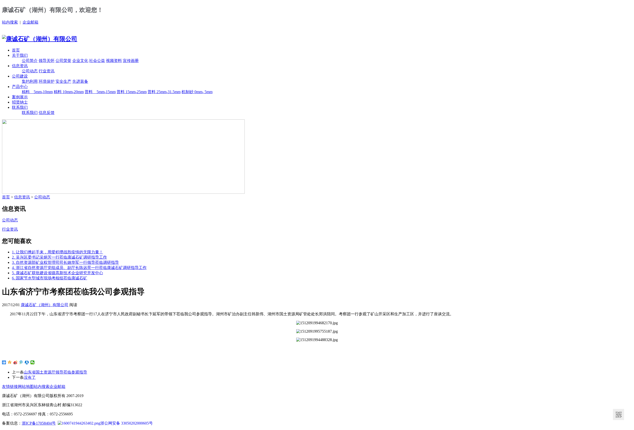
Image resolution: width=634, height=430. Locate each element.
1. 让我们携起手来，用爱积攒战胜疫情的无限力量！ (57, 252)
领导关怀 (46, 60)
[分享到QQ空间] (10, 362)
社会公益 (97, 60)
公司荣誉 (63, 60)
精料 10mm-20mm (69, 92)
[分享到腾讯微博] (21, 362)
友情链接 (10, 386)
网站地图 (26, 386)
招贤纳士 (20, 102)
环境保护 (46, 81)
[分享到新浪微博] (15, 362)
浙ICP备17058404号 (39, 423)
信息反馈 (46, 112)
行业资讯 (46, 71)
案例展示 (20, 97)
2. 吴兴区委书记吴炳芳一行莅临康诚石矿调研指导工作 (59, 257)
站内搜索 (10, 22)
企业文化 (80, 60)
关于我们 (20, 55)
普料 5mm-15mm (100, 92)
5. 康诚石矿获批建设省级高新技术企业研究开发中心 (57, 273)
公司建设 (20, 76)
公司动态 (30, 71)
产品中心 (20, 86)
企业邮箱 (30, 22)
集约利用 (30, 81)
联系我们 (20, 107)
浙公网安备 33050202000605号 (126, 423)
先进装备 (80, 81)
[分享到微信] (32, 362)
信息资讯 (20, 66)
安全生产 (63, 81)
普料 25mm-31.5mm (164, 92)
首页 (16, 50)
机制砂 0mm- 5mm (197, 92)
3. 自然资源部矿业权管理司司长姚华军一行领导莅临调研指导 (65, 262)
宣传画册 (131, 60)
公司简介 (30, 60)
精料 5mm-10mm (37, 92)
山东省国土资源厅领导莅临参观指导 (55, 372)
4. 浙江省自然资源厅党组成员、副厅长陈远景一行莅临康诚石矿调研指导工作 (79, 268)
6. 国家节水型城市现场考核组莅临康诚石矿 (49, 278)
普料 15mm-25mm (132, 92)
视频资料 (114, 60)
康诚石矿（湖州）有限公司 (44, 305)
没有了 (30, 377)
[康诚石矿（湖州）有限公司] (39, 39)
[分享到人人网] (27, 362)
